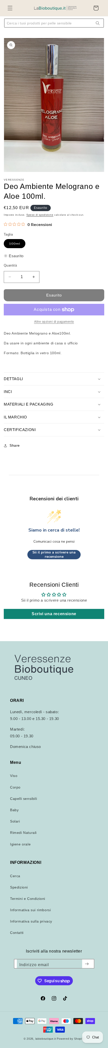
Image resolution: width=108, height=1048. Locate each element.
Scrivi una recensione (54, 614)
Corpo (15, 787)
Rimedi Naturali (23, 833)
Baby (14, 810)
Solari (15, 821)
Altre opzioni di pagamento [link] (54, 321)
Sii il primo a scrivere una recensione (54, 554)
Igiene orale (20, 844)
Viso (13, 776)
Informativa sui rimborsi (30, 910)
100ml (17, 244)
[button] (10, 8)
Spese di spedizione (39, 214)
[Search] (97, 23)
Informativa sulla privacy (31, 921)
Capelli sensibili (23, 799)
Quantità (10, 265)
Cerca (15, 876)
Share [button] (15, 445)
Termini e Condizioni (27, 899)
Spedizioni (19, 887)
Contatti (17, 933)
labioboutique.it (45, 1038)
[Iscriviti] (86, 963)
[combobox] (50, 23)
